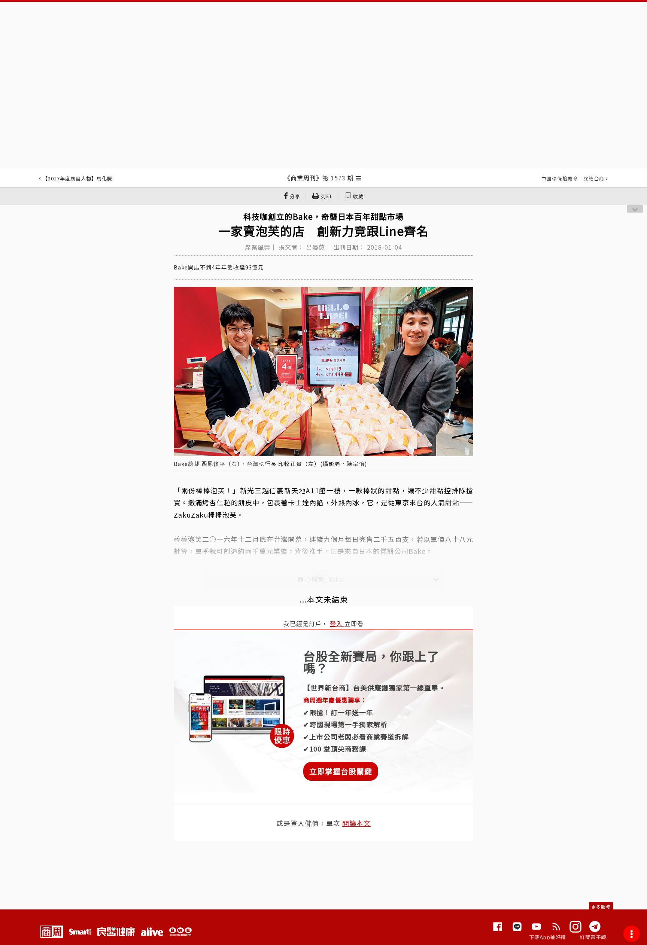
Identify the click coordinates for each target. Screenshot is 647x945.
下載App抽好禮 (547, 937)
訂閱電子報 (593, 937)
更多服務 (601, 906)
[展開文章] (358, 177)
